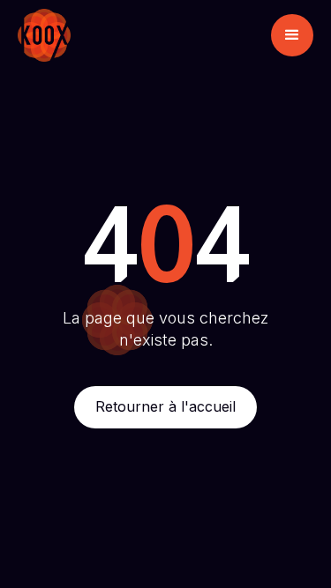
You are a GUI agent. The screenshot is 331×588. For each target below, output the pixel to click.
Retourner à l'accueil (165, 406)
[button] (292, 35)
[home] (44, 35)
